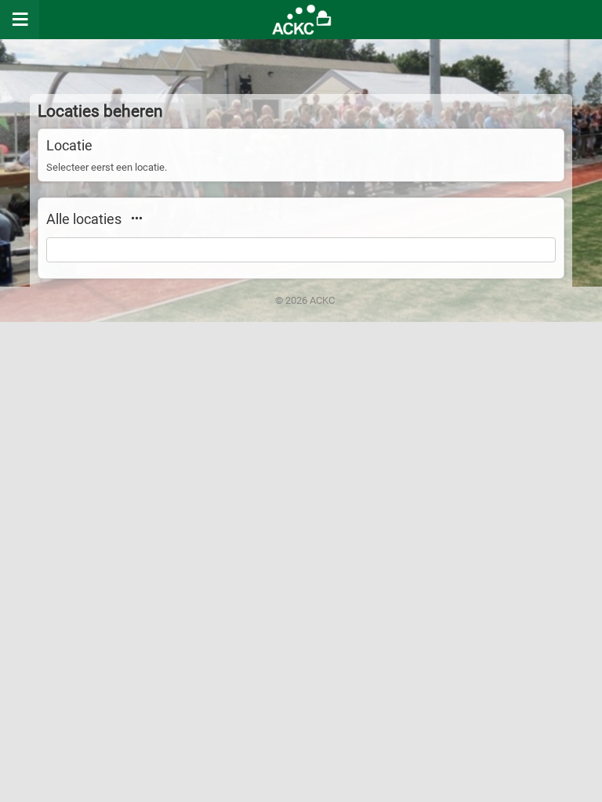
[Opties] (136, 217)
